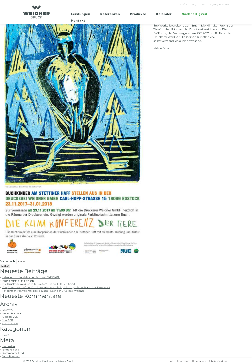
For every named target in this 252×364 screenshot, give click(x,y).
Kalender (164, 14)
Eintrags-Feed (10, 349)
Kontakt (78, 20)
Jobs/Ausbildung (187, 4)
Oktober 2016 (10, 323)
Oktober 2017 (10, 316)
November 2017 (11, 313)
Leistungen (80, 14)
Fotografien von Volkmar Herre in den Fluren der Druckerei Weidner (43, 290)
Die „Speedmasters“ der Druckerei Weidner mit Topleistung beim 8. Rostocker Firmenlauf (56, 287)
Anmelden (8, 346)
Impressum (183, 361)
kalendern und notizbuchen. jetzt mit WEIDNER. (31, 277)
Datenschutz (199, 361)
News (5, 334)
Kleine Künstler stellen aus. (18, 280)
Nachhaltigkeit (195, 14)
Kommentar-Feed (13, 353)
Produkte (138, 14)
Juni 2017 (7, 320)
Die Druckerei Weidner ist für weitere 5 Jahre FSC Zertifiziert (38, 284)
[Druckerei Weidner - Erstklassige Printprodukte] (36, 12)
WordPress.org (11, 356)
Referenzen (110, 14)
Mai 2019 (7, 310)
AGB (203, 4)
